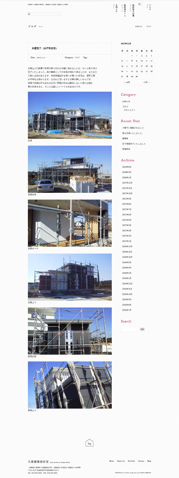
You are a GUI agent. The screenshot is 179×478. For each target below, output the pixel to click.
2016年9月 (126, 262)
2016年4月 (126, 268)
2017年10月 (127, 193)
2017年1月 (126, 241)
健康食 (125, 138)
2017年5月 (126, 220)
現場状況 (126, 149)
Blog (149, 461)
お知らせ (138, 26)
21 (127, 71)
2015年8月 (126, 305)
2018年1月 (126, 177)
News (111, 461)
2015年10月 (127, 294)
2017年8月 (126, 204)
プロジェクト (129, 110)
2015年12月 (127, 283)
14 (127, 66)
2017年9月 (126, 199)
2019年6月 (126, 167)
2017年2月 (126, 236)
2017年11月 (127, 188)
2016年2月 (126, 273)
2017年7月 (126, 209)
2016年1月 (126, 278)
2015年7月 (126, 310)
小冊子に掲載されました (133, 128)
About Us (121, 461)
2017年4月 (126, 225)
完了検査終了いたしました (134, 144)
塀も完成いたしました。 (133, 133)
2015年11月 (127, 289)
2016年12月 (127, 246)
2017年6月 (126, 214)
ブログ (148, 26)
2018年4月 (126, 172)
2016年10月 (127, 257)
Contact (141, 461)
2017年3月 (126, 230)
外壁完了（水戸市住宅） (45, 48)
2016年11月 (127, 252)
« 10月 (127, 82)
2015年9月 (126, 299)
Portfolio (131, 461)
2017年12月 (127, 183)
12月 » (146, 82)
